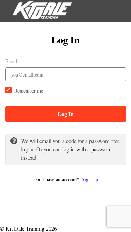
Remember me (28, 90)
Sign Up (90, 179)
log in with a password (87, 149)
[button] (65, 179)
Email (11, 61)
